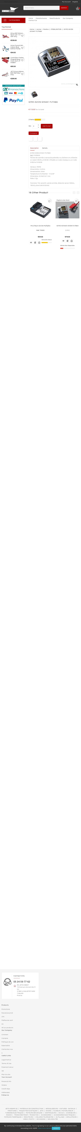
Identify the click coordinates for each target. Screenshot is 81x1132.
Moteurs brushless (34, 1113)
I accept (56, 1128)
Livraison (5, 1034)
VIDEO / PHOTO (28, 1119)
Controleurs (50, 1113)
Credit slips (6, 1089)
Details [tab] (44, 148)
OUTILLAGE (60, 1117)
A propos (5, 1038)
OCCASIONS (40, 1119)
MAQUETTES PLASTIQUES (28, 1111)
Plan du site (6, 1074)
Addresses (6, 1092)
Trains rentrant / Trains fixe (26, 1115)
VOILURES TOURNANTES (44, 1117)
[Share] (30, 139)
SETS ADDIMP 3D (11, 1108)
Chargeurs (71, 1113)
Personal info (6, 1081)
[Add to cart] (39, 242)
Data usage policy (11, 2)
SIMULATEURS (71, 1117)
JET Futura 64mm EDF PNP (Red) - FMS (17, 73)
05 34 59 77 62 (22, 981)
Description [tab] (34, 148)
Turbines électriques (14, 1113)
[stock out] (71, 241)
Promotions (6, 1009)
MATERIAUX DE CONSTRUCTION (31, 1108)
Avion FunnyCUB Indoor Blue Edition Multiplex (17, 47)
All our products (7, 1027)
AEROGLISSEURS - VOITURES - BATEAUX (60, 1108)
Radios (9, 1115)
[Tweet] (35, 139)
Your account (7, 1077)
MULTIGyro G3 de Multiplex (40, 226)
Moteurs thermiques (13, 1117)
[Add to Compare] (35, 242)
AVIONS (48, 1111)
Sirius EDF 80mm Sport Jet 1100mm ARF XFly (17, 35)
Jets (41, 1111)
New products (55, 18)
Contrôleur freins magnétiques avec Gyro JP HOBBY (17, 60)
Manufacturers (41, 18)
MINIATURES (12, 1111)
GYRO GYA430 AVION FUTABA (67, 226)
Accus (61, 1113)
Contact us (33, 20)
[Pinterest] (40, 139)
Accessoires (46, 1115)
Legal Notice (6, 1060)
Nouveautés (53, 1119)
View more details (44, 1128)
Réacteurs (28, 1117)
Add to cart (47, 126)
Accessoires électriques (64, 1115)
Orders (4, 1085)
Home (31, 18)
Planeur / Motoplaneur (63, 1111)
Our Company (68, 18)
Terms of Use (6, 1063)
